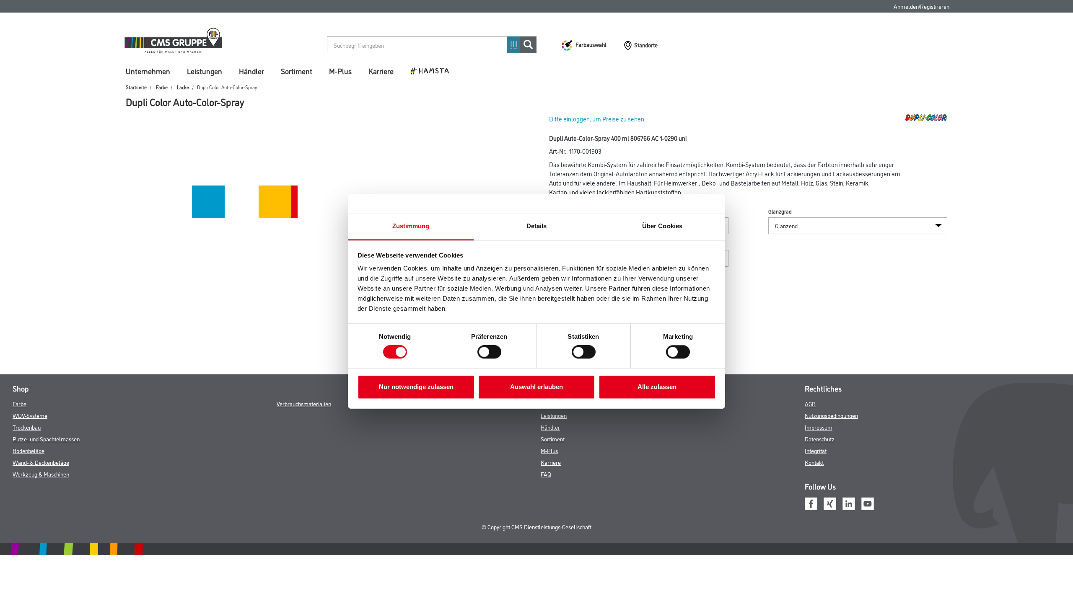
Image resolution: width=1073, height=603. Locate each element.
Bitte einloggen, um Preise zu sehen (596, 118)
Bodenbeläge (28, 450)
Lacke (183, 86)
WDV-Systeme (30, 415)
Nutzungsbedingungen (831, 415)
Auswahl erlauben (536, 386)
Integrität (816, 450)
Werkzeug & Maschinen (41, 474)
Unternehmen (148, 71)
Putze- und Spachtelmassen (46, 439)
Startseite (136, 86)
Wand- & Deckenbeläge (41, 462)
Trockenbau (27, 427)
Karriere (381, 71)
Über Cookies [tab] (662, 225)
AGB (810, 403)
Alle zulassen (657, 386)
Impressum (818, 427)
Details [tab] (536, 225)
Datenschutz (820, 439)
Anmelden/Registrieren (921, 6)
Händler (251, 71)
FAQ (546, 474)
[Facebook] (811, 502)
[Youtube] (867, 502)
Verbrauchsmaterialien (304, 403)
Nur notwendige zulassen (416, 386)
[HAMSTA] (432, 70)
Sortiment (296, 71)
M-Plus (340, 71)
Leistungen (204, 71)
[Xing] (830, 502)
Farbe (162, 86)
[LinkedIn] (848, 502)
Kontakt (814, 462)
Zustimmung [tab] (411, 225)
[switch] (491, 352)
